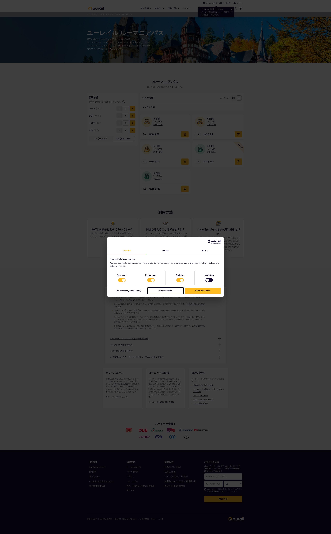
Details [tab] (165, 250)
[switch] (151, 280)
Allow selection (165, 291)
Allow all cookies (202, 291)
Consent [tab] (127, 250)
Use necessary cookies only (128, 291)
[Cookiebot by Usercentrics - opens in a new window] (209, 242)
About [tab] (204, 250)
